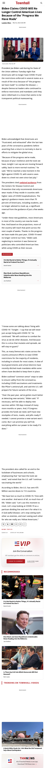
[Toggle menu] (4, 3)
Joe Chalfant (7, 641)
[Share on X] (3, 524)
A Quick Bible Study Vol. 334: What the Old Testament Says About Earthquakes (22, 749)
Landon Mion (6, 23)
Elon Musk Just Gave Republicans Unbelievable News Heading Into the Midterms (20, 638)
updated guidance (27, 182)
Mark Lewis (6, 677)
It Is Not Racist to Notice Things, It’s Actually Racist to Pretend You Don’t (21, 602)
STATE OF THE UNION (17, 533)
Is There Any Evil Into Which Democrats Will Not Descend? (20, 673)
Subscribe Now (33, 561)
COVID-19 (5, 533)
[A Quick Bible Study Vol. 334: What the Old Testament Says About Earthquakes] (22, 734)
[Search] (41, 3)
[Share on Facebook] (12, 524)
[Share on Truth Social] (8, 524)
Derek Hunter (7, 606)
